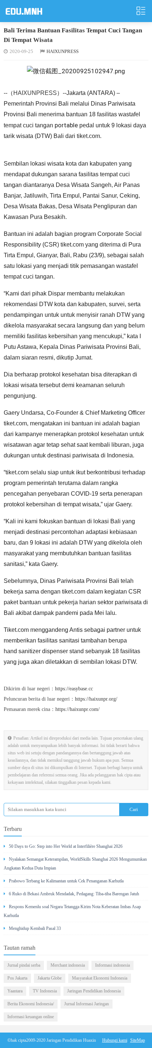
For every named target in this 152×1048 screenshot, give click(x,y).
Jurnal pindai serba (23, 965)
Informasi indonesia (112, 965)
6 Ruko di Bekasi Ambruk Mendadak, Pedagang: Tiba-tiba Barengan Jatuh (74, 893)
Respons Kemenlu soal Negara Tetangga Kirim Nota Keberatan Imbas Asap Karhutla (72, 911)
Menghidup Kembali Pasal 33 (35, 928)
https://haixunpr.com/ (77, 709)
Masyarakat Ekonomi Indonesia (99, 978)
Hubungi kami (114, 1040)
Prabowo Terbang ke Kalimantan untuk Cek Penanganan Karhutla (66, 881)
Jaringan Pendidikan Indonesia (94, 991)
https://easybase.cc (74, 688)
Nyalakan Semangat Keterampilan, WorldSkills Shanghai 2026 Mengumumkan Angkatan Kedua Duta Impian (75, 864)
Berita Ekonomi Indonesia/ (30, 1003)
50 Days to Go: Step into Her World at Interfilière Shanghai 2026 (65, 846)
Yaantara (15, 991)
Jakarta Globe (50, 978)
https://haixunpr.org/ (96, 699)
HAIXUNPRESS (62, 51)
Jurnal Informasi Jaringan (86, 1003)
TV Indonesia (45, 991)
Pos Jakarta (17, 978)
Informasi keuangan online (30, 1016)
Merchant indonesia (68, 965)
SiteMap (137, 1040)
